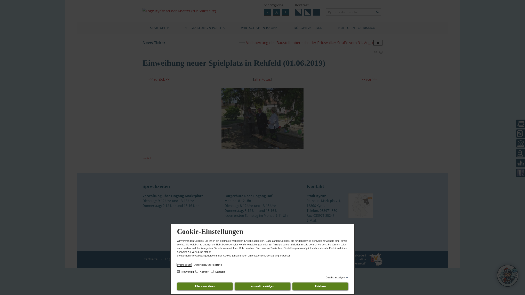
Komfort (204, 271)
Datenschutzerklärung (208, 264)
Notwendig (187, 271)
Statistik (220, 271)
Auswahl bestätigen (262, 286)
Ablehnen (320, 286)
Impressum (184, 264)
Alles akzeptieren (205, 286)
